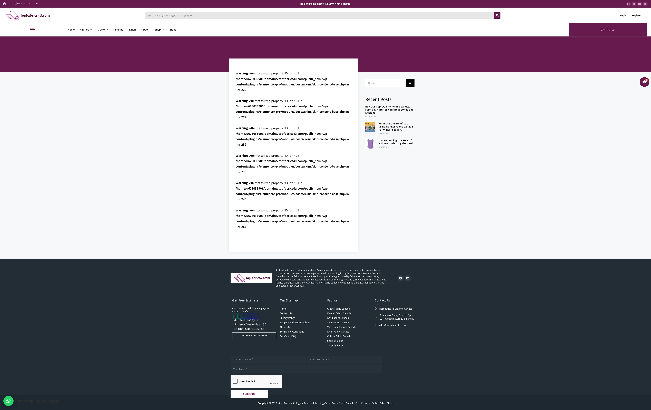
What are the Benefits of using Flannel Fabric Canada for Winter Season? (396, 126)
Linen (132, 29)
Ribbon (145, 29)
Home (71, 29)
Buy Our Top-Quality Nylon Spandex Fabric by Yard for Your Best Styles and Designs (389, 109)
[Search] (497, 15)
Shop (157, 29)
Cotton (102, 29)
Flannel (119, 29)
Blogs (173, 29)
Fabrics (84, 29)
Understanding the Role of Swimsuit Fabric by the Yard (396, 142)
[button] (8, 401)
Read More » (370, 116)
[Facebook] (401, 278)
